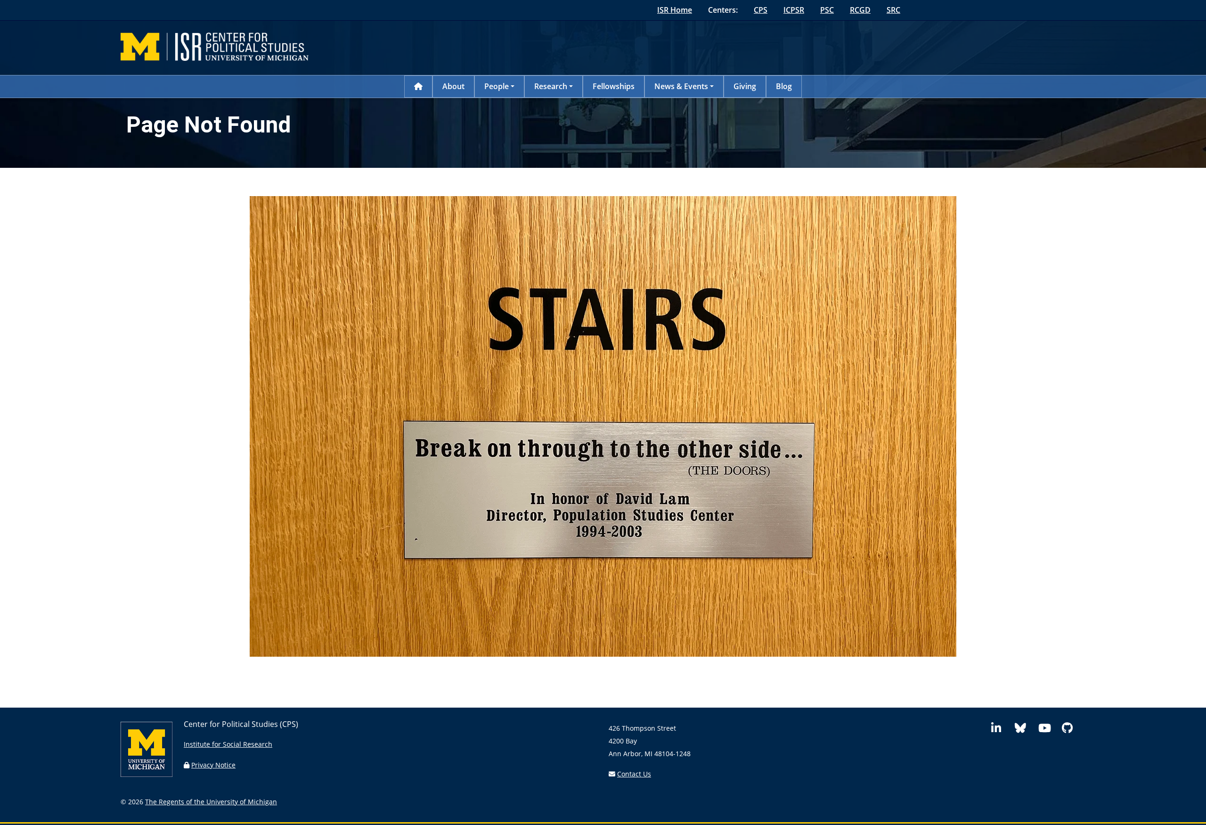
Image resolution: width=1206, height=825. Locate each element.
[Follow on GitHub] (1072, 729)
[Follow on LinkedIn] (1001, 729)
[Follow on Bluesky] (1025, 729)
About (453, 86)
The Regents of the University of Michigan (211, 801)
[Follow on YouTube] (1048, 729)
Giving (744, 86)
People (496, 86)
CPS (760, 10)
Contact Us (634, 773)
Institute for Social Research (228, 744)
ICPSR (793, 10)
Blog (784, 86)
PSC (827, 10)
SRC (893, 10)
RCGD (860, 10)
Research (550, 86)
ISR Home (674, 10)
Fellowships (614, 86)
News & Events (681, 86)
